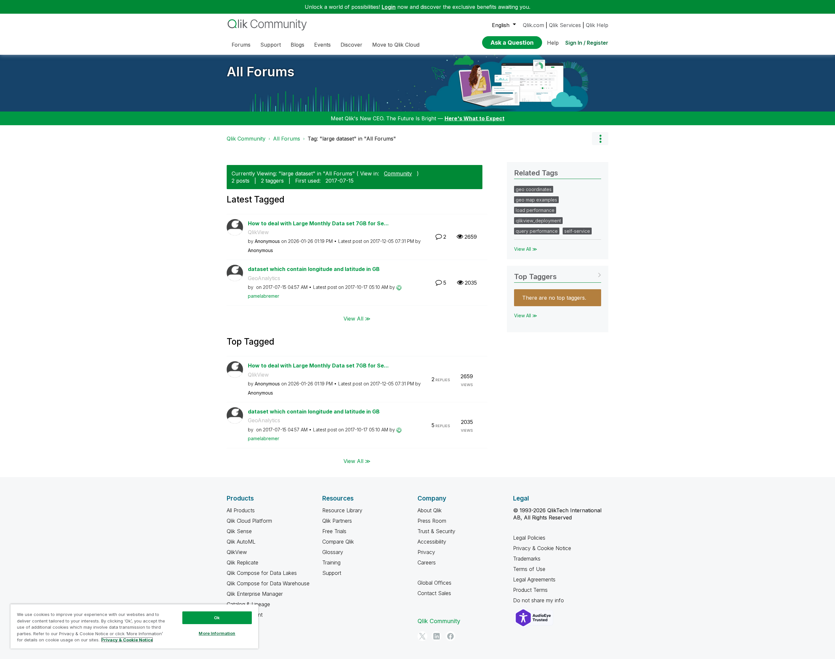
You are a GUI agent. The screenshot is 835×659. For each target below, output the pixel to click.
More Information (217, 633)
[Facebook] (450, 636)
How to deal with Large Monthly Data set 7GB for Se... (318, 223)
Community (398, 173)
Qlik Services (565, 25)
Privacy (426, 552)
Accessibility (432, 541)
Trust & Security (436, 531)
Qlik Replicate (242, 562)
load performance (535, 210)
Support (331, 573)
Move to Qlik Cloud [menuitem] (395, 44)
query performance (537, 231)
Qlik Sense (239, 531)
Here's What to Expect (475, 118)
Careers (427, 562)
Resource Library (342, 510)
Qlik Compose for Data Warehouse (268, 583)
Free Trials (334, 531)
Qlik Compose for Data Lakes (262, 573)
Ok (217, 617)
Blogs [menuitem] (297, 44)
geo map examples (536, 199)
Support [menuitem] (270, 44)
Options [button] (600, 138)
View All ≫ (357, 318)
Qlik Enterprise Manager (255, 594)
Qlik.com (533, 25)
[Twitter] (422, 636)
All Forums (261, 72)
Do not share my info (539, 600)
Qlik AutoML (241, 541)
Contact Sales (434, 593)
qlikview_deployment (538, 220)
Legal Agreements (534, 579)
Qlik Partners (337, 520)
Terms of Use (529, 569)
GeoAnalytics (264, 278)
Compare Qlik (338, 541)
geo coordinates (534, 189)
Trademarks (526, 558)
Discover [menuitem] (351, 44)
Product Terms (530, 590)
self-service (577, 231)
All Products (241, 510)
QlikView (258, 232)
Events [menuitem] (322, 44)
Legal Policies (529, 537)
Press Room (432, 520)
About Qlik (430, 510)
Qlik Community (246, 138)
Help (553, 42)
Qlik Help (597, 25)
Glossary (332, 552)
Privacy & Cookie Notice (542, 548)
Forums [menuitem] (241, 44)
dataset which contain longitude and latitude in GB (314, 269)
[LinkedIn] (436, 636)
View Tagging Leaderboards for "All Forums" (557, 274)
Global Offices (434, 582)
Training (331, 562)
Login (389, 7)
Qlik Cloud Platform (249, 520)
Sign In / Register (586, 42)
